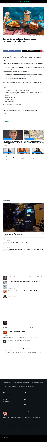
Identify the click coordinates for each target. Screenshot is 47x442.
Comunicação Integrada (7, 394)
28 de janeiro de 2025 (6, 344)
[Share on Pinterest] (41, 51)
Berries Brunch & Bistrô (10, 104)
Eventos (25, 392)
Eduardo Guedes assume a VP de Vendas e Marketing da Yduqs (18, 246)
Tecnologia (26, 403)
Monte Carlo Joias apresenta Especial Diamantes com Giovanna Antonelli (37, 156)
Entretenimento (6, 403)
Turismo (25, 404)
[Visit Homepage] (23, 1)
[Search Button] (43, 1)
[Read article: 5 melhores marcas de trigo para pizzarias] (5, 332)
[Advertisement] (23, 171)
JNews (6, 440)
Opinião (25, 399)
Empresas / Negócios (9, 5)
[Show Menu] (3, 1)
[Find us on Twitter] (4, 437)
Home (4, 5)
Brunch (20, 104)
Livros (25, 397)
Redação (8, 46)
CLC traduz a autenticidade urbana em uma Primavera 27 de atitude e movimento (34, 142)
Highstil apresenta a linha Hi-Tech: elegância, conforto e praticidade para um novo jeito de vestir (9, 157)
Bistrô (17, 104)
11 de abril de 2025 (15, 46)
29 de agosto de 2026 (6, 145)
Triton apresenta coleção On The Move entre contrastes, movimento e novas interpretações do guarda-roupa (24, 250)
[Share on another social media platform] (43, 51)
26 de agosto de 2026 (6, 350)
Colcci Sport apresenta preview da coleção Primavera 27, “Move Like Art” (23, 156)
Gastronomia (26, 394)
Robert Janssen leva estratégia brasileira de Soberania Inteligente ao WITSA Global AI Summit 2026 (12, 142)
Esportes (4, 404)
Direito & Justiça (6, 396)
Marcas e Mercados (27, 440)
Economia (5, 397)
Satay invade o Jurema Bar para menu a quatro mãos (19, 411)
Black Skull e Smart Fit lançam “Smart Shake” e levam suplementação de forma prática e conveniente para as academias (20, 233)
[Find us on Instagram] (6, 437)
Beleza (4, 392)
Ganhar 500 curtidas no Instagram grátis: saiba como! (16, 242)
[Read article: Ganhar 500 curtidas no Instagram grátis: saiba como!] (5, 341)
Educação (5, 399)
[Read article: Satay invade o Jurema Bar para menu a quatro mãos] (5, 413)
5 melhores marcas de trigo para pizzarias (14, 238)
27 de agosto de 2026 (6, 159)
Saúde (25, 401)
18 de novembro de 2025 (7, 335)
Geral (25, 396)
